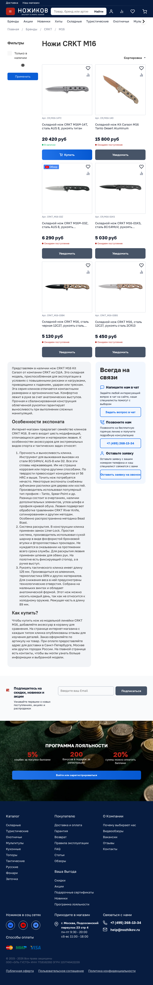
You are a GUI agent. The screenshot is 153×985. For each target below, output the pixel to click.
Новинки (61, 898)
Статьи (59, 855)
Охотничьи (14, 837)
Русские (12, 867)
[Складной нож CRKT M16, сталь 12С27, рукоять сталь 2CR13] (120, 287)
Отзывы (108, 843)
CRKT (48, 29)
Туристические (17, 831)
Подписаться (131, 691)
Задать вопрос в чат (120, 412)
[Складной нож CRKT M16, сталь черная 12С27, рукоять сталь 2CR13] (67, 287)
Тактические (15, 861)
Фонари (12, 873)
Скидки (59, 880)
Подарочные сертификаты (74, 892)
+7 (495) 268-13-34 (120, 443)
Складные (13, 825)
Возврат (60, 837)
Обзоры (60, 861)
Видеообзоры (113, 831)
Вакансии (110, 837)
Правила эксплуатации (71, 843)
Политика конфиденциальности (112, 971)
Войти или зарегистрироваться (76, 775)
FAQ (57, 849)
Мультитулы (15, 843)
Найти (98, 11)
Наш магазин (31, 2)
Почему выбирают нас (119, 825)
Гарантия (61, 831)
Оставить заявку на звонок (120, 474)
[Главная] (33, 11)
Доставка (12, 2)
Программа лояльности (71, 904)
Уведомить (120, 155)
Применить (22, 76)
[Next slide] (143, 21)
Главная (13, 29)
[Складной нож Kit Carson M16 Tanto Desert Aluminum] (120, 89)
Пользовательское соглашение (61, 971)
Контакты (110, 849)
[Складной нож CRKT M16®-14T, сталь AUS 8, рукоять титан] (67, 89)
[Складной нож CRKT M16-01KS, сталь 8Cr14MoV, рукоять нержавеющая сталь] (120, 188)
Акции (59, 886)
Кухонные (13, 849)
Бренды (31, 29)
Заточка (12, 879)
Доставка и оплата (68, 825)
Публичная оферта (20, 971)
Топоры (11, 855)
